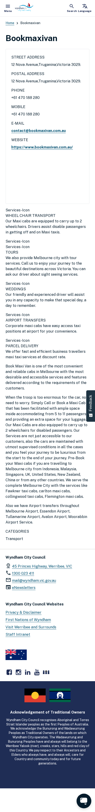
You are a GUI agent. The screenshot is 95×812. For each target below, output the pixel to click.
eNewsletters (24, 587)
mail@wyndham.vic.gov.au (34, 580)
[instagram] (18, 672)
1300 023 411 (23, 573)
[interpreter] (46, 672)
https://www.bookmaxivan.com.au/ (42, 147)
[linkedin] (27, 672)
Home (10, 23)
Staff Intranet (18, 634)
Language (84, 8)
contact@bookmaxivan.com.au (38, 131)
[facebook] (9, 672)
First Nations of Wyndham (28, 620)
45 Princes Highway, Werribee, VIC (42, 566)
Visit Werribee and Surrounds (31, 627)
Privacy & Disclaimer (24, 612)
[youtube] (37, 672)
